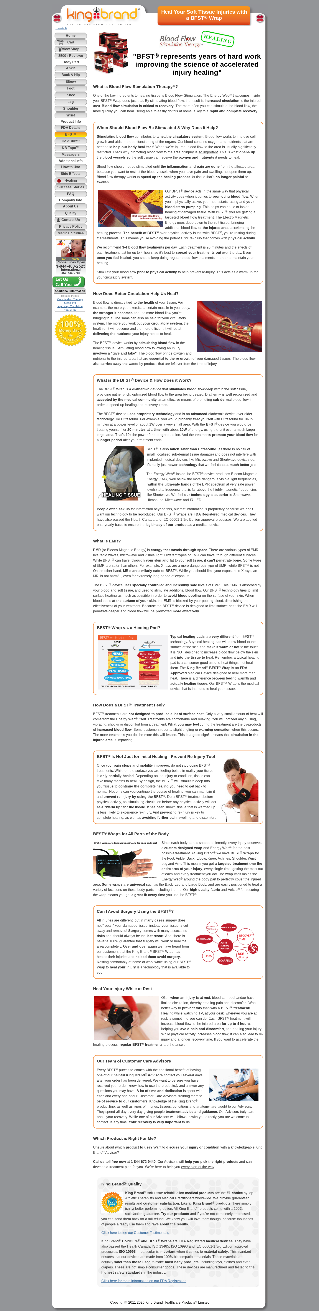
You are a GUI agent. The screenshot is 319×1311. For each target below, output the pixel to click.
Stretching (70, 302)
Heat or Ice (70, 309)
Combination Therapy (70, 299)
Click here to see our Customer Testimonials (135, 1233)
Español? (61, 28)
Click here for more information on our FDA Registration (143, 1281)
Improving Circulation (70, 306)
